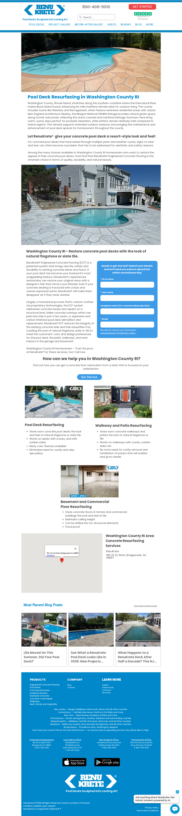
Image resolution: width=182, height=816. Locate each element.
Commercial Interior (40, 690)
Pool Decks (35, 687)
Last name (106, 292)
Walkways (35, 701)
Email (104, 319)
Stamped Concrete (39, 695)
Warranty (106, 692)
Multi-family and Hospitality (43, 704)
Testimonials (108, 687)
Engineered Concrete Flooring (44, 684)
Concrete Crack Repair (41, 698)
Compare (106, 690)
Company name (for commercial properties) (125, 305)
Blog (69, 685)
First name (107, 279)
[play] (154, 89)
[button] (36, 24)
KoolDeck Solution (38, 693)
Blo (47, 605)
